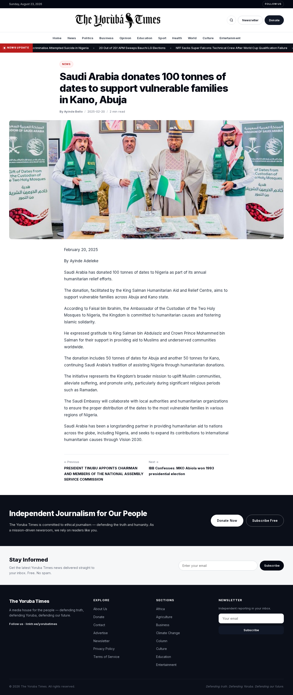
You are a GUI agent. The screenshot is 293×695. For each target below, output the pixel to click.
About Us (100, 609)
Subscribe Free (265, 520)
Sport (162, 38)
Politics (87, 38)
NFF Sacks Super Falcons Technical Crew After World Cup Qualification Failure (213, 48)
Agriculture (164, 617)
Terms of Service (106, 657)
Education (144, 38)
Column (161, 641)
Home (57, 38)
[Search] (231, 20)
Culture (208, 38)
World (192, 38)
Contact (99, 625)
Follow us (273, 3)
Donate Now (227, 520)
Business (106, 38)
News (72, 38)
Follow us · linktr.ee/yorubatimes (33, 624)
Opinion (125, 38)
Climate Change (168, 633)
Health (177, 38)
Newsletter (250, 20)
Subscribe (271, 565)
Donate (274, 20)
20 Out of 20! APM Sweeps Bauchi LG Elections (113, 48)
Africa (160, 609)
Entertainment (230, 38)
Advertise (100, 633)
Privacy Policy (104, 649)
